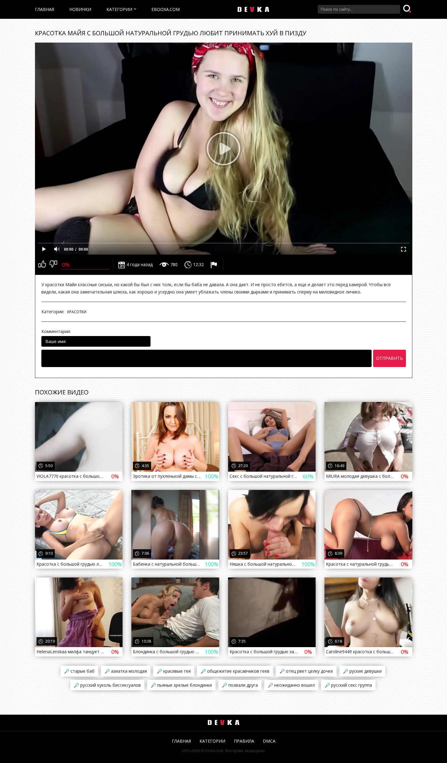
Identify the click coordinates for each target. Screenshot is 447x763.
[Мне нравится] (42, 265)
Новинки (80, 9)
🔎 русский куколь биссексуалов (107, 685)
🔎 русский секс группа (348, 685)
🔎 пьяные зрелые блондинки (181, 685)
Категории (119, 9)
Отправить (389, 358)
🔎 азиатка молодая (126, 671)
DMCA (269, 741)
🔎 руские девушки (362, 671)
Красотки (76, 311)
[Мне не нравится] (53, 265)
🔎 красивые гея (174, 671)
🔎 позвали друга (240, 685)
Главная (44, 9)
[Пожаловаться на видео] (214, 265)
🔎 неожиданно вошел (291, 685)
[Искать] (407, 9)
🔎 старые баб (79, 671)
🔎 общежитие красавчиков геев (235, 671)
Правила (244, 741)
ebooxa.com (165, 9)
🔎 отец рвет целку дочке (306, 671)
